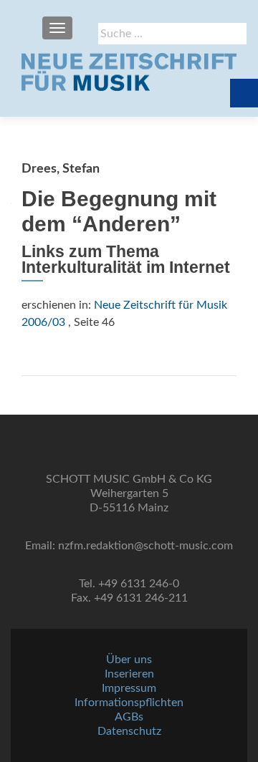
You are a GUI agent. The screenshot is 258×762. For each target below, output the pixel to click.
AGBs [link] (129, 717)
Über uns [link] (129, 659)
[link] (129, 71)
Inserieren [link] (129, 674)
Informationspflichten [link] (129, 702)
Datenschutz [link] (129, 731)
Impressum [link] (129, 688)
